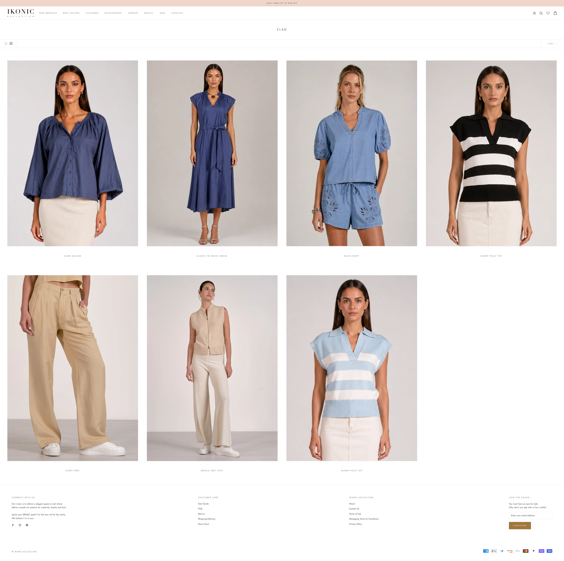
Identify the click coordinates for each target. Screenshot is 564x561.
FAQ (200, 508)
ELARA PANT (73, 470)
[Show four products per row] (11, 43)
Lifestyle (177, 13)
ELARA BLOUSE (72, 256)
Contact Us (354, 508)
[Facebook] (13, 525)
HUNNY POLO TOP (491, 256)
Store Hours (203, 524)
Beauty (149, 13)
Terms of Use (355, 513)
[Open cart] (555, 13)
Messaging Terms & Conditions (363, 518)
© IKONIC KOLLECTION (24, 551)
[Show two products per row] (6, 43)
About (352, 503)
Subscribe (520, 525)
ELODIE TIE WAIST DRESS (212, 256)
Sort (551, 43)
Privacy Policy (355, 524)
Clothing (92, 13)
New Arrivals (48, 13)
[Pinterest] (27, 525)
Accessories (113, 13)
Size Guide (203, 503)
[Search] (541, 13)
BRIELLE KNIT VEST (212, 470)
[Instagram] (20, 525)
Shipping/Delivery (206, 518)
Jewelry (133, 13)
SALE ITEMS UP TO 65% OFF (282, 3)
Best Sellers (71, 13)
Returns (201, 513)
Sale (162, 13)
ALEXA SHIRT (351, 256)
